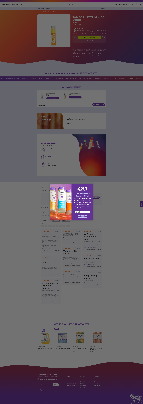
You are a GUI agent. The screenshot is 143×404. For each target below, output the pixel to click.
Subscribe (82, 216)
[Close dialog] (92, 185)
